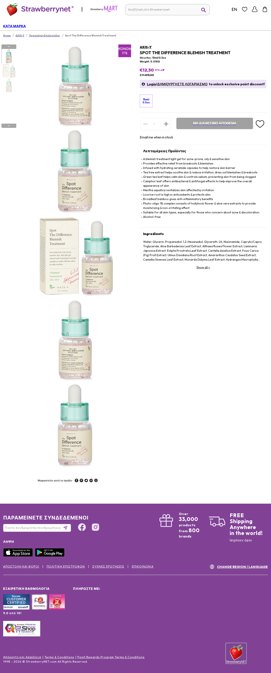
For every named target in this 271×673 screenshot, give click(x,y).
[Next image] (8, 126)
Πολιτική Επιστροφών (66, 566)
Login (151, 84)
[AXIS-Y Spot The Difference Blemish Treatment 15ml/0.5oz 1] (9, 56)
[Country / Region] (234, 9)
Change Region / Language (242, 567)
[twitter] (86, 481)
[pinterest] (81, 481)
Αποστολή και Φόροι (21, 566)
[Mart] (104, 11)
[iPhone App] (19, 556)
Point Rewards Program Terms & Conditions (111, 657)
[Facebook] (82, 527)
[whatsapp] (96, 481)
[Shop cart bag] (265, 9)
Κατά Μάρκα (14, 26)
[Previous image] (8, 46)
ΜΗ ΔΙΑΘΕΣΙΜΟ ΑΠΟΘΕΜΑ (214, 123)
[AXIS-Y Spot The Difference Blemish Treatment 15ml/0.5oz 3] (9, 85)
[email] (91, 481)
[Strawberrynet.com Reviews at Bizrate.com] (16, 609)
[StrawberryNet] (38, 9)
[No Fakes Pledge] (57, 606)
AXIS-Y (146, 47)
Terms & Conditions (59, 657)
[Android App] (51, 556)
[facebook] (76, 481)
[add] (166, 124)
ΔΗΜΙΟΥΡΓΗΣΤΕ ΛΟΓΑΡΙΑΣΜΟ (182, 84)
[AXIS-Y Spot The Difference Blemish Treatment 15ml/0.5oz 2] (9, 71)
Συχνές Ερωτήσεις (108, 566)
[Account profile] (255, 9)
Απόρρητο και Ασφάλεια (22, 657)
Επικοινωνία (142, 566)
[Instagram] (95, 527)
